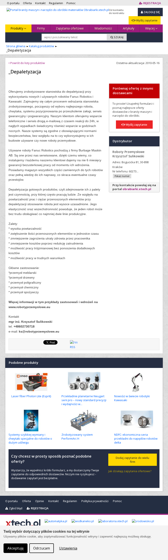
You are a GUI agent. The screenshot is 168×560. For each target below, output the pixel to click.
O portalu (11, 501)
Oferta (26, 501)
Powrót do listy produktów (27, 63)
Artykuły (128, 28)
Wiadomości (103, 28)
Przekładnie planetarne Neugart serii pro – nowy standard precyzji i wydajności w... (83, 400)
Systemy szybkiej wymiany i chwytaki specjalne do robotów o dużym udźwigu (30, 438)
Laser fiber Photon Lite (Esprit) (31, 396)
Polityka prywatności (94, 501)
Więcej (150, 28)
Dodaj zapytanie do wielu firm (132, 460)
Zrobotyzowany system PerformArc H (77, 436)
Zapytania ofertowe (70, 28)
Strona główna (15, 46)
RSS (72, 347)
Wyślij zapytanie (146, 20)
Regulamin (70, 501)
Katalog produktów (41, 46)
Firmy (41, 28)
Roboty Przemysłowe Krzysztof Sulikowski (128, 154)
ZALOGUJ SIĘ (151, 12)
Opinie (39, 501)
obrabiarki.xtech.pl (136, 189)
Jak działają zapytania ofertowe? (129, 471)
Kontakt (53, 501)
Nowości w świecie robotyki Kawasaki (132, 398)
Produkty (17, 28)
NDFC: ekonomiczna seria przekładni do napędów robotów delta (136, 438)
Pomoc (117, 501)
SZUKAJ (118, 37)
